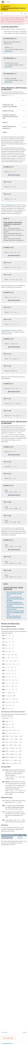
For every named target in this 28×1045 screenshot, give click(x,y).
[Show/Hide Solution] (14, 174)
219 (3, 667)
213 (3, 648)
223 (3, 680)
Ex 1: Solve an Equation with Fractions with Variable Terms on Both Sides (15, 598)
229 (3, 699)
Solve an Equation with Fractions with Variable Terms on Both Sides (15, 593)
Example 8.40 (6, 330)
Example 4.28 (8, 51)
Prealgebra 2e (6, 6)
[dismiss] (26, 17)
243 (3, 748)
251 (3, 800)
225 (3, 686)
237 (3, 730)
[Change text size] (25, 13)
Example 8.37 (10, 205)
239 (3, 736)
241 (3, 742)
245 (3, 754)
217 (3, 661)
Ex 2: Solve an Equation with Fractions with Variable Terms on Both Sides (15, 603)
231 (3, 705)
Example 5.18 (8, 82)
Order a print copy (8, 1038)
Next (24, 1032)
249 (3, 770)
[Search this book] (21, 14)
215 (3, 654)
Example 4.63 (8, 66)
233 (3, 718)
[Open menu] (1, 14)
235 (3, 724)
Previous (4, 1032)
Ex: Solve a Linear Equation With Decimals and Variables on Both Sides (15, 612)
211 (3, 641)
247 (3, 760)
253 (3, 812)
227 (3, 692)
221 (3, 673)
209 (3, 635)
